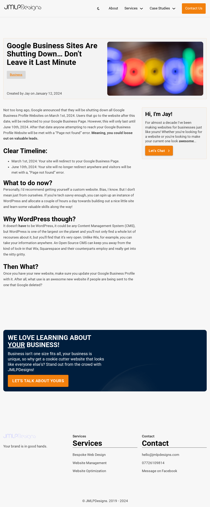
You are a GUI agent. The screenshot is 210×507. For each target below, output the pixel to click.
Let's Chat (157, 151)
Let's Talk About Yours (38, 380)
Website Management (90, 463)
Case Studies (160, 8)
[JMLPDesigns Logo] (22, 8)
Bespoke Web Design (89, 455)
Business (16, 75)
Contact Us (193, 8)
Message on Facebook (159, 471)
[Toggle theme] (98, 8)
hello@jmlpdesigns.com (160, 455)
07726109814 (153, 463)
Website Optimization (89, 471)
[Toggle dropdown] (141, 8)
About (113, 8)
